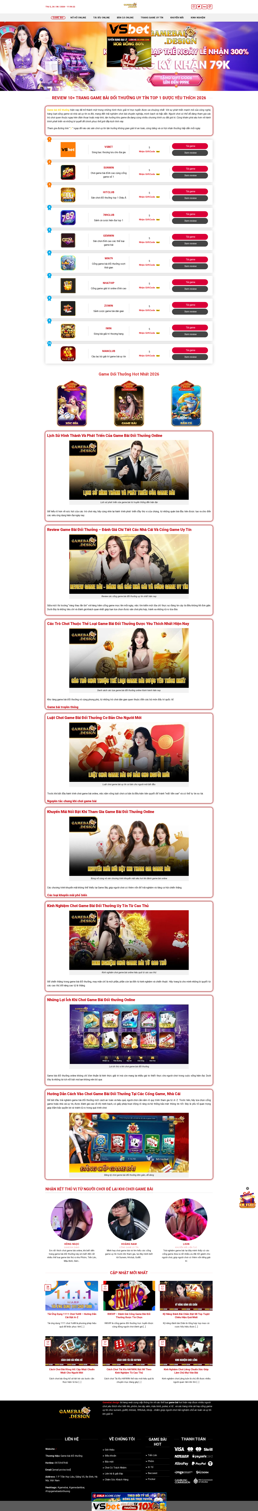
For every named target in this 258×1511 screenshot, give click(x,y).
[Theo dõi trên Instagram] (193, 6)
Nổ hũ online (78, 17)
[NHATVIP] (68, 285)
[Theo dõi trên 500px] (204, 6)
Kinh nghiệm (198, 17)
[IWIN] (68, 330)
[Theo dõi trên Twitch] (209, 6)
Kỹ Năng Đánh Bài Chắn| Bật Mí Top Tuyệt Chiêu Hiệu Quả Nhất (186, 1316)
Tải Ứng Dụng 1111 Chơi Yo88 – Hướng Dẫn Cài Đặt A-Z (71, 1316)
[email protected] (62, 1469)
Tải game (190, 146)
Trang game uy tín (152, 17)
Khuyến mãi (177, 17)
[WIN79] (68, 262)
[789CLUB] (68, 217)
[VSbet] (68, 149)
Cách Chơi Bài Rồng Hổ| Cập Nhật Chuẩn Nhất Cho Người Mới (72, 1371)
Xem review (190, 152)
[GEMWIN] (68, 240)
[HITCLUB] (68, 194)
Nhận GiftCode (147, 151)
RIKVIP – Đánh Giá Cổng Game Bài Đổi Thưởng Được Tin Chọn (129, 1316)
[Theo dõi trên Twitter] (199, 6)
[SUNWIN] (68, 172)
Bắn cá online (125, 17)
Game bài (58, 17)
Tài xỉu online (101, 17)
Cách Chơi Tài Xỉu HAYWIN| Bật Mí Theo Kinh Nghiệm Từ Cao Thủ (129, 1371)
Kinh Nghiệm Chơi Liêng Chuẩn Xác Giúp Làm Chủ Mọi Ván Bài (186, 1371)
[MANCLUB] (68, 353)
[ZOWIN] (68, 308)
